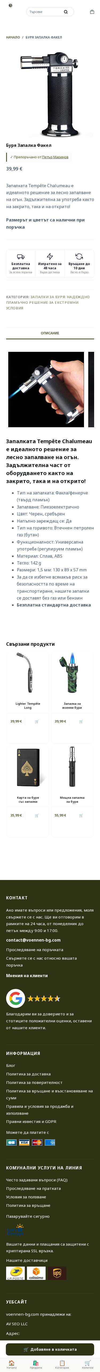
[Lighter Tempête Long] (28, 672)
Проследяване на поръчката (34, 949)
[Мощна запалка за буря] (72, 766)
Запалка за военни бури (72, 705)
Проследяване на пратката (33, 1188)
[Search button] (65, 11)
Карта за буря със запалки (28, 799)
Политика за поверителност (34, 1082)
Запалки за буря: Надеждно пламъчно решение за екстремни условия (48, 302)
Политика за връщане (28, 1205)
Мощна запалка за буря (72, 799)
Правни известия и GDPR (31, 1121)
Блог (10, 1065)
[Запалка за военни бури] (72, 672)
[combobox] (44, 11)
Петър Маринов (55, 157)
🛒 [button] (37, 721)
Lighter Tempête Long (28, 705)
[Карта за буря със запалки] (28, 766)
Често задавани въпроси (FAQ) (36, 1179)
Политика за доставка (28, 1073)
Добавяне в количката (53, 1349)
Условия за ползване (26, 1196)
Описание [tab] (50, 333)
